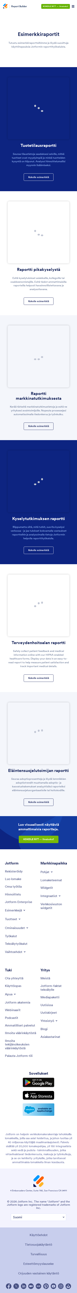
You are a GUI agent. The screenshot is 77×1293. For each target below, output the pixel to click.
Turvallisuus (38, 1254)
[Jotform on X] (16, 1286)
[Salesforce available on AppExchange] (38, 1109)
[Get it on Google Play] (38, 1082)
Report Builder (19, 6)
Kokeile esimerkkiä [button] (38, 177)
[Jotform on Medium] (31, 1286)
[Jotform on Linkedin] (23, 1286)
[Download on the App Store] (38, 1095)
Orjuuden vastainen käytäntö (38, 1273)
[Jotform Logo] (5, 6)
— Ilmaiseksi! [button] (38, 839)
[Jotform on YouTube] (53, 1286)
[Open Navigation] (73, 6)
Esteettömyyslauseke (38, 1264)
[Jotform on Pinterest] (46, 1286)
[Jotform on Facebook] (8, 1286)
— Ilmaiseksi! (55, 6)
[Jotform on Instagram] (61, 1286)
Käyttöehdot (39, 1235)
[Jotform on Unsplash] (68, 1286)
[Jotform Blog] (38, 1286)
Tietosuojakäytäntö (38, 1244)
